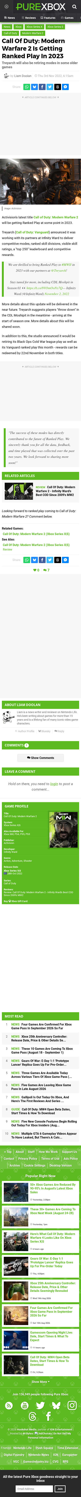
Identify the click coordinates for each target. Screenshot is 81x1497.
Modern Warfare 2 (32, 33)
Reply (60, 731)
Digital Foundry (14, 1455)
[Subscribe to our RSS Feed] (9, 1406)
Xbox (18, 26)
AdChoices (45, 1433)
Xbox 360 (9, 834)
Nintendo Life (22, 1448)
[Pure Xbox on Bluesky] (56, 1406)
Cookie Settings (34, 1165)
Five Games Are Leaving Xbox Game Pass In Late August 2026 (41, 1087)
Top (8, 1152)
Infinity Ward (10, 851)
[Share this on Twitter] (50, 87)
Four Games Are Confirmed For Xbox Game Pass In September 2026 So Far (41, 1026)
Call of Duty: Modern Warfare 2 (56, 217)
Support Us (69, 1152)
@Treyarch (58, 270)
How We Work (48, 1152)
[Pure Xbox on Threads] (33, 1417)
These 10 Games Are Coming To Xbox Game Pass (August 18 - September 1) (42, 1050)
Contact (9, 1158)
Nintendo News (38, 1455)
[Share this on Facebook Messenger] (65, 87)
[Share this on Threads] (57, 87)
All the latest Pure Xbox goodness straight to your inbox (40, 1479)
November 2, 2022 (57, 293)
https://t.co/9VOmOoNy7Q (45, 288)
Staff (31, 1152)
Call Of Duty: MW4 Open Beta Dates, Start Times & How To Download (40, 1111)
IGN (55, 1455)
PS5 (22, 834)
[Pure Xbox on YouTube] (25, 1406)
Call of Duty (10, 33)
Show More (40, 1382)
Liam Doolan (22, 76)
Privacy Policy (27, 1158)
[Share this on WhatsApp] (26, 87)
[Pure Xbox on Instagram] (72, 1406)
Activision (9, 843)
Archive (15, 1165)
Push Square (44, 1448)
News (7, 26)
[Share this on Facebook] (42, 87)
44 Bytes (28, 1433)
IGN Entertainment (61, 1429)
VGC (16, 1461)
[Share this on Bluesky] (34, 87)
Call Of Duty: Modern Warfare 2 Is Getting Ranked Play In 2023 (33, 48)
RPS (65, 1461)
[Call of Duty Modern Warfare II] (40, 182)
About (20, 1152)
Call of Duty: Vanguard (32, 232)
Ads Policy (71, 1158)
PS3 (28, 834)
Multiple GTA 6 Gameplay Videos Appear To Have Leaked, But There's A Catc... (44, 1135)
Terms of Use (50, 1158)
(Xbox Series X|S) (36, 534)
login (54, 784)
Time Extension (67, 1448)
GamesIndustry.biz (36, 1461)
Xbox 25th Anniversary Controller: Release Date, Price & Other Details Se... (39, 1038)
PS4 (17, 834)
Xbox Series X (34, 26)
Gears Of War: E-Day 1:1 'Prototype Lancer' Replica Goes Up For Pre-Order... (40, 1062)
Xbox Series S (55, 26)
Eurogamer (69, 1455)
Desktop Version (61, 1165)
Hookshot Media (27, 1429)
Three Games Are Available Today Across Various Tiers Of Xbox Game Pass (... (41, 1075)
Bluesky (45, 731)
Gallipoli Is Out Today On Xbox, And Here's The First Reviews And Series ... (40, 1099)
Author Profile (26, 731)
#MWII (66, 264)
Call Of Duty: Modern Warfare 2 (20, 816)
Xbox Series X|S (12, 825)
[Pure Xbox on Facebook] (48, 1417)
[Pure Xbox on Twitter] (40, 1406)
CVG (56, 1461)
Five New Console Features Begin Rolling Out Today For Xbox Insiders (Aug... (44, 1123)
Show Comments (42, 758)
